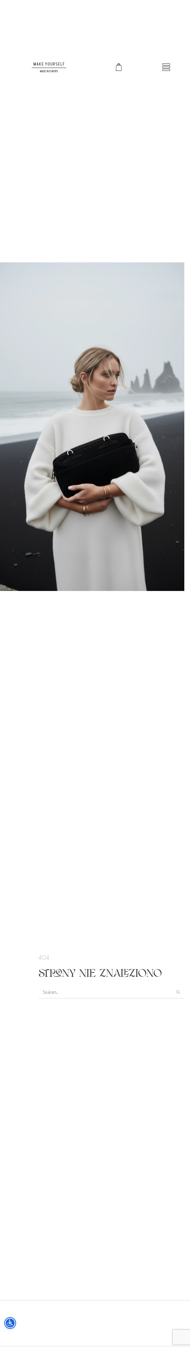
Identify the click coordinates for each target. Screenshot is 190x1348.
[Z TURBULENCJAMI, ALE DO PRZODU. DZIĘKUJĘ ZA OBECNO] (23, 1322)
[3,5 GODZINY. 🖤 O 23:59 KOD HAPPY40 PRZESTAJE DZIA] (119, 1322)
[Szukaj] (178, 992)
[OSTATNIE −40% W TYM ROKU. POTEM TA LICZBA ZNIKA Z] (71, 1322)
